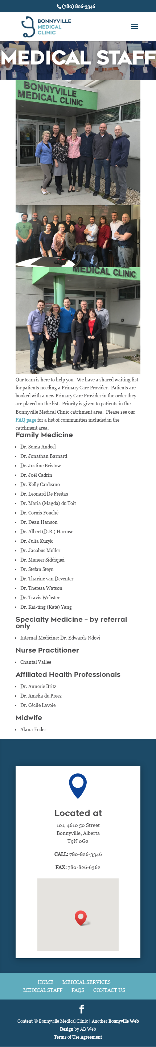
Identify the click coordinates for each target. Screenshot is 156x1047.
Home (45, 982)
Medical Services (86, 982)
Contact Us (109, 990)
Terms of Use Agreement (78, 1037)
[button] (83, 918)
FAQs (77, 990)
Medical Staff (42, 990)
